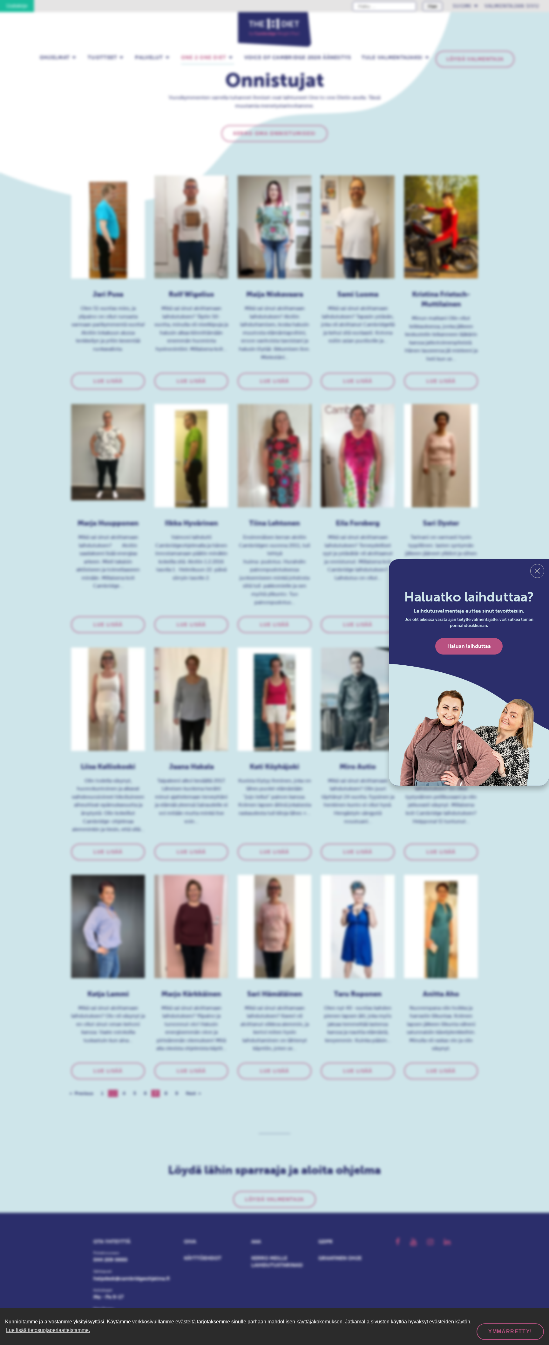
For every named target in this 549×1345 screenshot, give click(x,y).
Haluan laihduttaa (469, 646)
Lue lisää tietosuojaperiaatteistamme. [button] (48, 1330)
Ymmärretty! (510, 1331)
